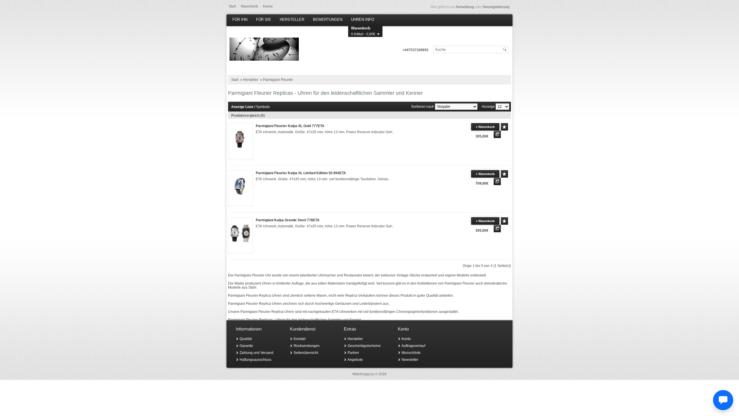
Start (234, 80)
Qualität (246, 339)
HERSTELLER (292, 19)
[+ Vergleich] (497, 134)
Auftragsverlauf (413, 346)
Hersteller (250, 80)
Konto (406, 339)
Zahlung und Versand (256, 353)
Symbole (263, 107)
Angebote (355, 360)
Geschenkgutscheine (364, 346)
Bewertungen (327, 19)
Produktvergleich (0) (248, 116)
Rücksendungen (307, 346)
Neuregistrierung (496, 7)
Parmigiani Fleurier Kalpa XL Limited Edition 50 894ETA (301, 173)
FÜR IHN (239, 19)
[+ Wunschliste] (504, 127)
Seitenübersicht (306, 353)
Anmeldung (465, 7)
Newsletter (410, 360)
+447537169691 (415, 50)
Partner (353, 353)
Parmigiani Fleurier (278, 80)
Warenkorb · (251, 6)
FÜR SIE (263, 19)
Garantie (246, 346)
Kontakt (299, 339)
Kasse (268, 6)
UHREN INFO (362, 19)
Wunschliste (411, 353)
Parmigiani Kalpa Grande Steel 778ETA (288, 220)
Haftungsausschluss (255, 360)
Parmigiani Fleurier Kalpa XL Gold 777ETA (290, 126)
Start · (234, 6)
